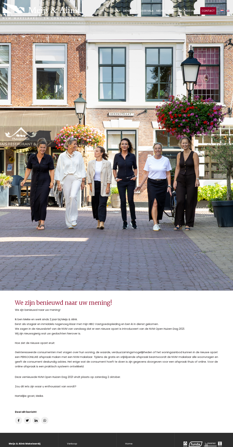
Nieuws (161, 11)
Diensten (129, 11)
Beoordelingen (188, 11)
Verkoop (72, 443)
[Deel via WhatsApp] (44, 420)
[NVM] (185, 444)
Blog (172, 11)
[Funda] (195, 444)
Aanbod (112, 11)
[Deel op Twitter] (27, 420)
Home (100, 11)
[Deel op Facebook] (18, 420)
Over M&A (146, 11)
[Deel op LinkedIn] (36, 420)
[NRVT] (220, 444)
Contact (208, 11)
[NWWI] (210, 444)
